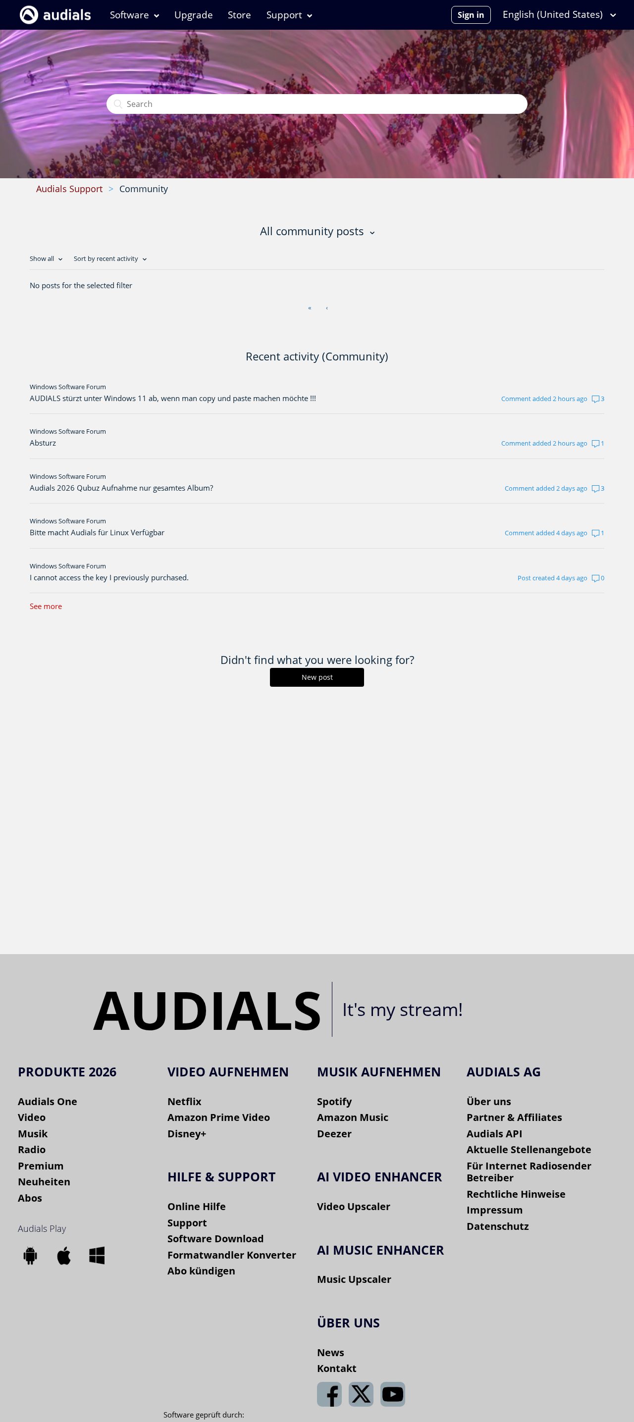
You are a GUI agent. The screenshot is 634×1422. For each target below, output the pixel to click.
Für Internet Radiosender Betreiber (529, 1172)
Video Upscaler (353, 1206)
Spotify (334, 1101)
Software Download (215, 1238)
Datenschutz (498, 1226)
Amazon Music (352, 1117)
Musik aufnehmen (379, 1071)
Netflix (184, 1101)
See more (46, 606)
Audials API (495, 1133)
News (330, 1352)
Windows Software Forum (68, 386)
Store (239, 14)
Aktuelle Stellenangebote (529, 1149)
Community (143, 189)
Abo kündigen (201, 1270)
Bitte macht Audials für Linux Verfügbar (97, 532)
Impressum (495, 1210)
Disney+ (186, 1133)
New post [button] (317, 677)
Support (284, 14)
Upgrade (193, 14)
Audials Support (69, 189)
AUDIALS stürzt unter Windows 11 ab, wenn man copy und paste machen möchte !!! (173, 398)
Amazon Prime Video (218, 1117)
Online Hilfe (196, 1206)
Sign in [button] (471, 14)
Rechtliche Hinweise (516, 1194)
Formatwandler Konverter (231, 1255)
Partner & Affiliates (514, 1117)
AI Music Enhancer (380, 1249)
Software (129, 14)
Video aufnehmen (228, 1071)
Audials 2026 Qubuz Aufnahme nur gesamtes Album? (121, 488)
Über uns (489, 1101)
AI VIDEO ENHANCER (379, 1176)
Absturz (43, 443)
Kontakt (337, 1368)
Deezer (334, 1133)
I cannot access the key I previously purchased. (109, 577)
